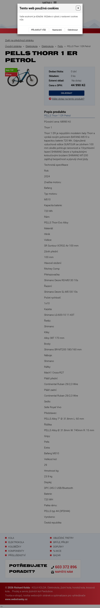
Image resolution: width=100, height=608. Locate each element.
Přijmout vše (38, 29)
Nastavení (57, 29)
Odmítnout (73, 29)
